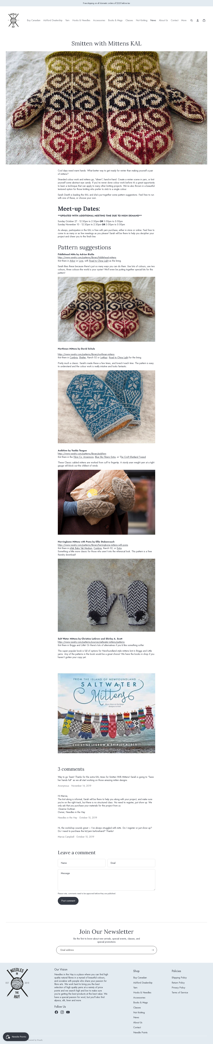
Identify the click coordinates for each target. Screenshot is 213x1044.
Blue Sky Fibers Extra (105, 457)
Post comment (68, 900)
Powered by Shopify (35, 1040)
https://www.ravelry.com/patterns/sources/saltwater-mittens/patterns (91, 642)
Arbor (72, 260)
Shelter (82, 357)
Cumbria (74, 357)
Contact (137, 1027)
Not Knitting (139, 1012)
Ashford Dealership (142, 982)
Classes (137, 1007)
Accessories (139, 997)
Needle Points (140, 1032)
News (136, 1017)
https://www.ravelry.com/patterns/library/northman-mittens (86, 354)
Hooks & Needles (142, 992)
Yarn (135, 987)
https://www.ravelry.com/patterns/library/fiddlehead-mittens (87, 257)
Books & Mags (140, 1002)
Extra (119, 548)
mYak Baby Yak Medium (81, 548)
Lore (81, 260)
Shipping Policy (179, 977)
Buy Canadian (140, 977)
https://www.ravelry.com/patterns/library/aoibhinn (82, 453)
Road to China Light (99, 260)
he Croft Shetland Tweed (133, 457)
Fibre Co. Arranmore (83, 457)
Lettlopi (103, 357)
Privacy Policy (178, 987)
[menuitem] (33, 20)
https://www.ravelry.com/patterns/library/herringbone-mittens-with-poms (93, 545)
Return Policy (178, 982)
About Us (137, 1022)
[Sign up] (152, 950)
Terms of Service (180, 992)
